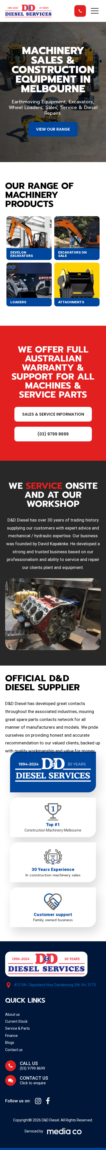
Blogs (9, 1042)
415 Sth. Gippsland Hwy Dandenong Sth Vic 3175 (55, 985)
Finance (11, 1036)
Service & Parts (17, 1028)
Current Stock (16, 1021)
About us (12, 1014)
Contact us (14, 1050)
